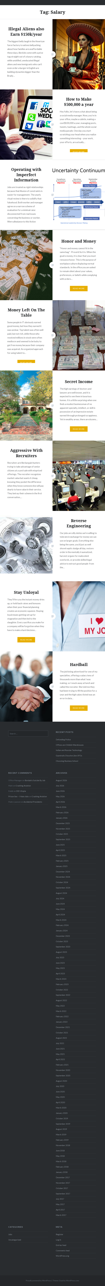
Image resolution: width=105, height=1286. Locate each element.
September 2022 (63, 995)
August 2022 (61, 1000)
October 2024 (62, 882)
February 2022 (62, 1016)
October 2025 (62, 834)
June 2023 (60, 963)
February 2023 (62, 984)
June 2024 (60, 904)
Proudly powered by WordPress (38, 1280)
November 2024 (63, 877)
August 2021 (61, 1038)
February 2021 (62, 1065)
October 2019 (62, 1118)
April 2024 (60, 914)
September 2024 (63, 888)
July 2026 (60, 785)
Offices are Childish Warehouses (70, 745)
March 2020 (61, 1107)
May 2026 (60, 796)
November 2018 (63, 1145)
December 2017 (63, 1177)
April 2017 (60, 1210)
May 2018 (60, 1156)
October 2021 (62, 1032)
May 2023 (60, 968)
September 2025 (63, 839)
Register (59, 1234)
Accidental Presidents (33, 802)
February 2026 (62, 812)
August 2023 (61, 952)
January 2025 (61, 866)
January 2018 (61, 1172)
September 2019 (63, 1124)
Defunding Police (63, 739)
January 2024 (61, 930)
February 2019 (62, 1140)
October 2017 (62, 1188)
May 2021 (60, 1054)
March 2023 (61, 979)
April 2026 (60, 802)
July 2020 (60, 1086)
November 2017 (63, 1183)
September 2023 (63, 946)
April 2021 (60, 1059)
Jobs (10, 1234)
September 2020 (63, 1075)
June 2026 (60, 791)
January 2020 (61, 1113)
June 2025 (60, 845)
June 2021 (60, 1049)
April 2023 (60, 973)
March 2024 (61, 920)
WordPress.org (62, 1256)
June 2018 (60, 1150)
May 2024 (60, 909)
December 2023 (63, 936)
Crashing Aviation (23, 785)
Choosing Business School (67, 761)
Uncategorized (14, 1240)
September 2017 (63, 1193)
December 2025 (63, 823)
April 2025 (60, 850)
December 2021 (63, 1027)
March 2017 (61, 1215)
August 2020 (61, 1081)
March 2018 (61, 1161)
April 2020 (60, 1102)
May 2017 (60, 1204)
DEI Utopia (21, 791)
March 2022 (61, 1011)
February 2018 (62, 1167)
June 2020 (60, 1091)
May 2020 (60, 1097)
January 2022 (61, 1022)
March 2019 (61, 1134)
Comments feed (63, 1250)
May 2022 (60, 1006)
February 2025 (62, 861)
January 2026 (61, 818)
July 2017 (60, 1199)
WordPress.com (72, 1280)
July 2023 (60, 957)
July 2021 (60, 1043)
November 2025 (63, 829)
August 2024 (61, 893)
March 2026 (61, 807)
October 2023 (62, 941)
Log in (58, 1240)
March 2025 (61, 855)
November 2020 (63, 1070)
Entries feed (61, 1245)
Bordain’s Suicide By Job (35, 780)
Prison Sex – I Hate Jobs (18, 796)
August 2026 (61, 780)
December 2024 (63, 871)
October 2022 (62, 990)
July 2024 (60, 898)
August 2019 (61, 1129)
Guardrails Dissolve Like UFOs (69, 755)
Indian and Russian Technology (69, 750)
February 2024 (62, 925)
